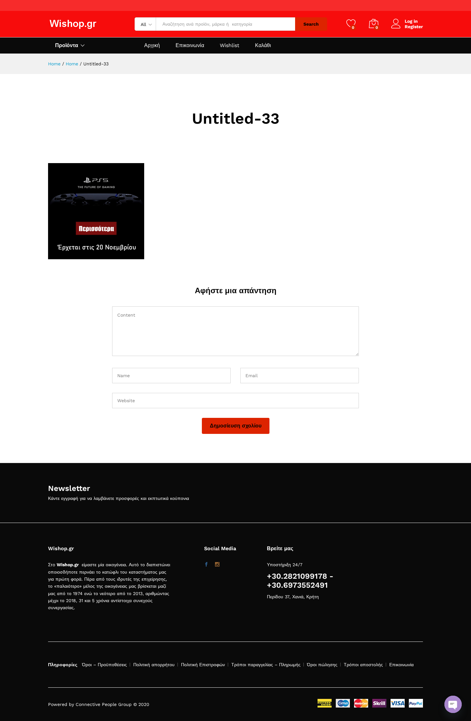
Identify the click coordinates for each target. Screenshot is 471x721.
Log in (411, 21)
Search (311, 24)
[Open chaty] (453, 704)
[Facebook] (206, 564)
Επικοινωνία (190, 45)
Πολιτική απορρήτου (154, 664)
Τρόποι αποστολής (363, 664)
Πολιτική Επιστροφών (203, 664)
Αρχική (152, 45)
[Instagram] (217, 564)
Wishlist (229, 45)
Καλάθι (263, 45)
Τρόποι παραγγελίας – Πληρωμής (266, 664)
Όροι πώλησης (322, 664)
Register (414, 26)
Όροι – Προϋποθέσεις (104, 664)
